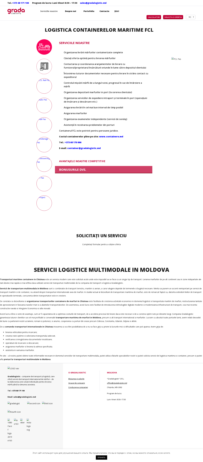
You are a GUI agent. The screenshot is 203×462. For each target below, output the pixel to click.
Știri (116, 11)
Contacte (104, 11)
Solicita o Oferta (173, 17)
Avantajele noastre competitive (82, 161)
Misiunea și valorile (76, 378)
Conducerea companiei (78, 387)
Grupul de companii (76, 383)
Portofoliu (89, 11)
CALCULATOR (154, 17)
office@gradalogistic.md (117, 383)
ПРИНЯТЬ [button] (101, 457)
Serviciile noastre (74, 43)
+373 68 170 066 (73, 142)
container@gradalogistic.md (84, 148)
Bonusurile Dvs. (72, 169)
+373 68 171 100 (20, 3)
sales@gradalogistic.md (93, 3)
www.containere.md (111, 136)
